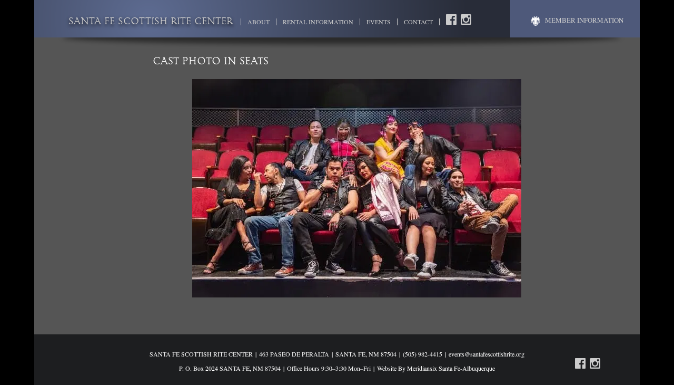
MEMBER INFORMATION (584, 20)
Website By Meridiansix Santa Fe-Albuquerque (436, 368)
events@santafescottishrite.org (486, 354)
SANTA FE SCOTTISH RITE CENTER (150, 22)
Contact (418, 21)
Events (378, 21)
